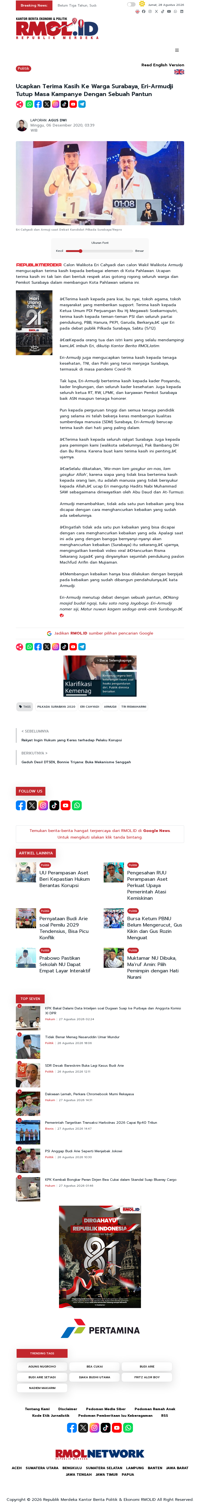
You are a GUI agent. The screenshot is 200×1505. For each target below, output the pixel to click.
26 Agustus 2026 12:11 (73, 1071)
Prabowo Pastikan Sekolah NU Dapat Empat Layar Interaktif (65, 964)
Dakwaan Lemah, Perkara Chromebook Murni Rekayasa (89, 1094)
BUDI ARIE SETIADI (42, 1377)
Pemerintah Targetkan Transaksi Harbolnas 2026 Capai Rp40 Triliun (101, 1122)
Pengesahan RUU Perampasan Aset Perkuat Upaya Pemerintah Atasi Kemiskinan (147, 885)
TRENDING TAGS (42, 1353)
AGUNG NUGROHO (42, 1366)
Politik (23, 68)
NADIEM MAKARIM (42, 1388)
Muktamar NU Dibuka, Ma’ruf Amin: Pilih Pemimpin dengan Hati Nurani (153, 967)
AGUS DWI (57, 120)
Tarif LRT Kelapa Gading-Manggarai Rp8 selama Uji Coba (91, 7)
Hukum (50, 1019)
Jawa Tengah (79, 1474)
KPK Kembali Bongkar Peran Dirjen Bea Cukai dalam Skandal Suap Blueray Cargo (111, 1179)
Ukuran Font (100, 243)
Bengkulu (72, 1468)
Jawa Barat (177, 1468)
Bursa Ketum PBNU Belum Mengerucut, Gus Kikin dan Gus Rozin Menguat (154, 928)
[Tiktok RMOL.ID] (54, 805)
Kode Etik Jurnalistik (51, 1415)
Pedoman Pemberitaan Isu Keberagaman (115, 1415)
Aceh (17, 1468)
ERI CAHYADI (89, 706)
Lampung (135, 1468)
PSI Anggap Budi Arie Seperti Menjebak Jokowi (83, 1151)
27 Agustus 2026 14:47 (74, 1128)
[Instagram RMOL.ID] (43, 805)
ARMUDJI (110, 706)
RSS (164, 1415)
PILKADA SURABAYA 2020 (56, 706)
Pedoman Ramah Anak (155, 1409)
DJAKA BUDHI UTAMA (94, 1377)
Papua (128, 1474)
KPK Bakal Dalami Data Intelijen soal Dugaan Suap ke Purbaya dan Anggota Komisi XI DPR (113, 1011)
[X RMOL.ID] (32, 805)
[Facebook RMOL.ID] (21, 805)
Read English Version (162, 65)
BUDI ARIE (147, 1366)
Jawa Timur (107, 1474)
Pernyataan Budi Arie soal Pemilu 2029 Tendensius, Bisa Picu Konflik (64, 928)
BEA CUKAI (95, 1366)
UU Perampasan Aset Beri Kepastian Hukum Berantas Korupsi (65, 879)
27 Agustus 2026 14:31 (75, 1100)
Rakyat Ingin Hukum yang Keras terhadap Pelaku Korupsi (71, 740)
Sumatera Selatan (104, 1468)
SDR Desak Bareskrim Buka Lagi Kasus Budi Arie (84, 1065)
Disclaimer (67, 1409)
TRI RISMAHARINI (133, 706)
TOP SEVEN (30, 998)
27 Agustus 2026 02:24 (76, 1019)
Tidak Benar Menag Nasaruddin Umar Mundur (82, 1037)
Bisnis (49, 1128)
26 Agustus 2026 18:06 (74, 1043)
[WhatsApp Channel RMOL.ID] (77, 805)
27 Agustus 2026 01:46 (76, 1185)
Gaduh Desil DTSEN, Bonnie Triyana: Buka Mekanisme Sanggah (76, 762)
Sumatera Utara (42, 1468)
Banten (155, 1468)
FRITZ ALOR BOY (147, 1377)
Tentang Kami (37, 1409)
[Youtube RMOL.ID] (65, 805)
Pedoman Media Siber (106, 1409)
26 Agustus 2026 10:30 (74, 1157)
